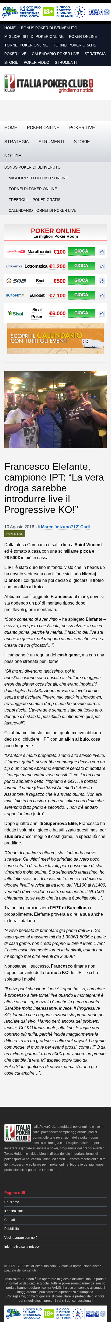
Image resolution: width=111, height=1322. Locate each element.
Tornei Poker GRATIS (74, 45)
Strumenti (66, 62)
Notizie (12, 155)
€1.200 (57, 266)
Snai (40, 280)
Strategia (95, 54)
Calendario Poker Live (55, 54)
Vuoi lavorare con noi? (20, 1238)
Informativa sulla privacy (22, 1247)
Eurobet (36, 295)
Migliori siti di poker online (34, 36)
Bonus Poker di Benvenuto (49, 28)
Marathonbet (39, 251)
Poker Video (36, 62)
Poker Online (83, 36)
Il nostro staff (13, 1211)
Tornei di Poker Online (33, 189)
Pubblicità (11, 1229)
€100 (59, 252)
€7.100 (57, 295)
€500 (59, 281)
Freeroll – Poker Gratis (34, 199)
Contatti (10, 1220)
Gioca (81, 251)
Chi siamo (11, 1202)
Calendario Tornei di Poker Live (42, 210)
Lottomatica (36, 266)
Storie (11, 62)
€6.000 (57, 313)
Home (10, 28)
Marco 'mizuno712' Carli (65, 527)
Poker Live (15, 54)
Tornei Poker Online (26, 45)
